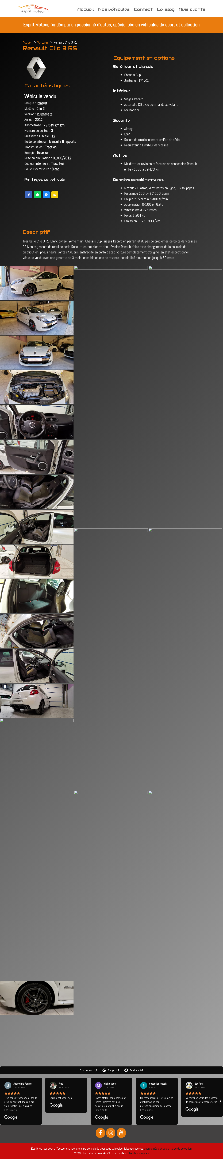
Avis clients (192, 9)
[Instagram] (110, 1133)
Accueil (85, 9)
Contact (143, 9)
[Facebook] (100, 1133)
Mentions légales (139, 1153)
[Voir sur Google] (7, 1085)
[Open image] (37, 282)
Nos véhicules (114, 9)
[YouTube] (121, 1133)
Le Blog (166, 9)
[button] (28, 194)
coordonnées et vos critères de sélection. (168, 1148)
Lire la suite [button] (10, 1110)
